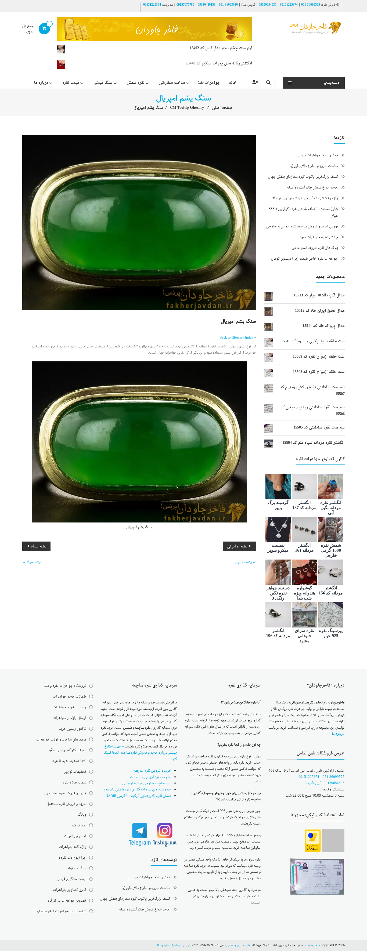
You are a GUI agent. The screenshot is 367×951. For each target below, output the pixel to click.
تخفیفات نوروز (75, 771)
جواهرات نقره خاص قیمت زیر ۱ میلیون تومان (304, 258)
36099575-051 (310, 5)
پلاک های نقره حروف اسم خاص (315, 248)
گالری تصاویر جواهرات (69, 890)
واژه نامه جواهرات (72, 847)
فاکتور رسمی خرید (72, 728)
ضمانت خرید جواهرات (69, 696)
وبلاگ (82, 814)
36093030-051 (228, 5)
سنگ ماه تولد (76, 868)
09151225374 (289, 5)
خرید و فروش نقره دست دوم (65, 793)
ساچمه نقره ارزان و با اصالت (150, 777)
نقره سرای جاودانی (238, 945)
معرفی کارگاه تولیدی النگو (67, 750)
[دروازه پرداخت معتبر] (313, 841)
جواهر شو (78, 825)
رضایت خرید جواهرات (69, 707)
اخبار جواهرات (75, 836)
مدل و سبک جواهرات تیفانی (317, 155)
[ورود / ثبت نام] (255, 83)
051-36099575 (333, 777)
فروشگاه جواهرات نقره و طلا (65, 686)
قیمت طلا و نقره (74, 782)
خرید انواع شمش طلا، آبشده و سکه (312, 187)
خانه (233, 82)
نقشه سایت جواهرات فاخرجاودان (61, 911)
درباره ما (41, 82)
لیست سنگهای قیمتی (71, 879)
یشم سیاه (38, 546)
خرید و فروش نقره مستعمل (66, 804)
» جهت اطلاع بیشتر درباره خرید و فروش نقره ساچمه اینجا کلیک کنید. (140, 753)
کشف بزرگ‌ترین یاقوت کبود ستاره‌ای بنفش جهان (303, 176)
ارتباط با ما (312, 783)
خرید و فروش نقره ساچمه (152, 770)
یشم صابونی (237, 546)
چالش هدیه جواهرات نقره (319, 237)
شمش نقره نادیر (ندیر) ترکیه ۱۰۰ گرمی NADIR (138, 796)
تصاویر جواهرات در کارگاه (67, 900)
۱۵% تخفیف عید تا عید (69, 761)
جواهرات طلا (209, 82)
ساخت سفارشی (172, 82)
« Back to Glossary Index (238, 338)
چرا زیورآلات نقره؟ (72, 857)
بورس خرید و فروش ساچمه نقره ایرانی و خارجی (302, 226)
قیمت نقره (70, 82)
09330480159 (206, 5)
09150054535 (267, 5)
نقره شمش (136, 82)
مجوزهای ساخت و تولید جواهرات (61, 739)
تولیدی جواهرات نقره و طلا (173, 945)
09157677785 (185, 5)
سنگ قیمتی (103, 82)
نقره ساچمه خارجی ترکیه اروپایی (146, 783)
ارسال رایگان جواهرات (69, 718)
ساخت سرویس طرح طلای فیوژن (313, 166)
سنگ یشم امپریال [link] (139, 527)
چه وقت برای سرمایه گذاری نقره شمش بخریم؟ (137, 789)
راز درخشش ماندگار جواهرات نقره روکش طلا (305, 198)
